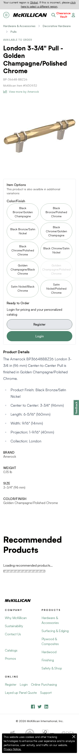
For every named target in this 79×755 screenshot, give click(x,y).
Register (39, 324)
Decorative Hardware (57, 26)
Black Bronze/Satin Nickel (22, 231)
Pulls (14, 31)
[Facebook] (32, 706)
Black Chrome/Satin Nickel (56, 250)
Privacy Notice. (12, 749)
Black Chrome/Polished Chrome (22, 250)
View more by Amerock (24, 91)
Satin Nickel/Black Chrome (22, 288)
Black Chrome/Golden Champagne (56, 231)
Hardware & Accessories (19, 26)
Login (39, 336)
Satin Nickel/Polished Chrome (56, 288)
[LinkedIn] (46, 706)
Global (34, 2)
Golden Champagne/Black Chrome (23, 269)
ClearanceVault (63, 15)
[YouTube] (39, 706)
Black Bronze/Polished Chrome (56, 212)
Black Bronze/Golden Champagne (23, 212)
